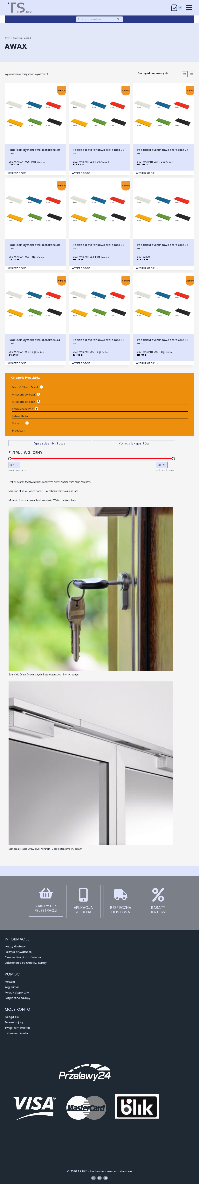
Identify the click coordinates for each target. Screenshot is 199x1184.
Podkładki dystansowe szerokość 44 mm (34, 341)
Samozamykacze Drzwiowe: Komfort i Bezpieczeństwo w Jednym (45, 848)
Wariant (41, 162)
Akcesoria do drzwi (23, 394)
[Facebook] (93, 1178)
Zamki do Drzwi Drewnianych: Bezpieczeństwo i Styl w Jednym (44, 674)
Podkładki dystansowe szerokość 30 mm (34, 246)
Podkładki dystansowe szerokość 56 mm (162, 341)
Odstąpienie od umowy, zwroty (26, 963)
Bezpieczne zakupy (17, 998)
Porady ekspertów (17, 992)
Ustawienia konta (16, 1033)
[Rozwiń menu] (189, 7)
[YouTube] (105, 1178)
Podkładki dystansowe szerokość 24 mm (163, 151)
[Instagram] (99, 1178)
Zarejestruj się (14, 1022)
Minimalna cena (17, 470)
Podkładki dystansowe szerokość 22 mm (98, 151)
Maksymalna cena (165, 470)
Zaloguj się (12, 1017)
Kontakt (10, 982)
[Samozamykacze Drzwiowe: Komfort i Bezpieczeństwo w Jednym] (91, 763)
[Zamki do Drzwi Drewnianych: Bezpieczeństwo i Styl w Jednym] (91, 589)
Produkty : (18, 430)
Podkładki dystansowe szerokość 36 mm (162, 246)
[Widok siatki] (185, 74)
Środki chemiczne (22, 408)
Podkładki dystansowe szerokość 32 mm (98, 246)
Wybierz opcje (17, 173)
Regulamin (12, 987)
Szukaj (119, 19)
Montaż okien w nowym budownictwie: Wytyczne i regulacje (42, 500)
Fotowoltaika (20, 416)
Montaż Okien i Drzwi (25, 387)
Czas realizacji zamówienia (23, 957)
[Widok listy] (191, 74)
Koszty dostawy (15, 946)
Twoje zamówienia (17, 1028)
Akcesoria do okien (23, 401)
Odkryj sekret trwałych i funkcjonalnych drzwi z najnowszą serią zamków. (50, 481)
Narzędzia (18, 423)
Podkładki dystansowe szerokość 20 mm (34, 151)
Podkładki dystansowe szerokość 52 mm (98, 341)
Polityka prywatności (18, 952)
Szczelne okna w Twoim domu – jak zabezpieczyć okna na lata (43, 490)
